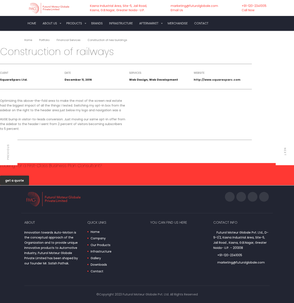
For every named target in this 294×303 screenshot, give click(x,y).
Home (32, 23)
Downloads (99, 265)
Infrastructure (121, 23)
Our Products (100, 245)
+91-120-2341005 (229, 255)
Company (98, 238)
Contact (201, 23)
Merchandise (178, 23)
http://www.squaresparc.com (217, 80)
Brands (97, 23)
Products (74, 23)
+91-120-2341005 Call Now (254, 8)
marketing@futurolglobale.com (241, 262)
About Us (50, 23)
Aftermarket (148, 23)
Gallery (96, 258)
